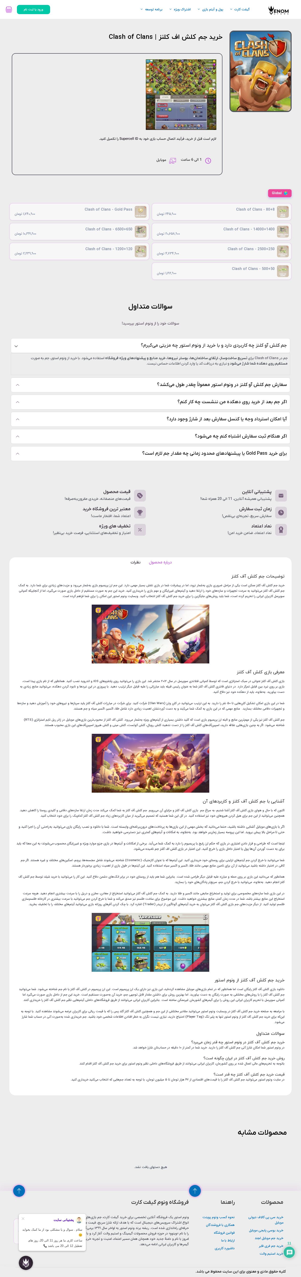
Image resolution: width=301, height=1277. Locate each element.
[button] (232, 9)
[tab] (159, 560)
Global (277, 193)
